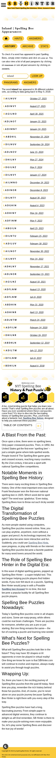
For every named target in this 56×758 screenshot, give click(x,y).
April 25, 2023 (36, 228)
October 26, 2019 (38, 335)
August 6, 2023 (37, 205)
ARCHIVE (28, 46)
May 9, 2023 (36, 221)
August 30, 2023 (38, 198)
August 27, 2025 (38, 106)
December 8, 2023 (39, 190)
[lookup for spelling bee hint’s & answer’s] (6, 38)
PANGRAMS (11, 82)
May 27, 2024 (36, 160)
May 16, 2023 (36, 213)
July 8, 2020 (35, 297)
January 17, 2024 (38, 175)
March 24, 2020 (37, 320)
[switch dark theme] (5, 746)
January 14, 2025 (38, 129)
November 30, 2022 (39, 251)
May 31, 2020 (36, 305)
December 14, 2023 (39, 183)
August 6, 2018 (37, 366)
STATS (44, 46)
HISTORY (10, 46)
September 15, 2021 (39, 274)
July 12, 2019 (36, 350)
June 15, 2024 (36, 152)
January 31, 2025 (38, 121)
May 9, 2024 (36, 167)
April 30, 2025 (36, 114)
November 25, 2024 (39, 137)
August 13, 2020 (38, 289)
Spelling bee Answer (13, 589)
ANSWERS (35, 38)
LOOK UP (37, 76)
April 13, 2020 (36, 312)
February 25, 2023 (38, 236)
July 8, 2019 (35, 358)
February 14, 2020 (38, 328)
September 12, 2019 (39, 343)
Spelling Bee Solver (33, 418)
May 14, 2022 (36, 259)
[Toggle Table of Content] (37, 425)
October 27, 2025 (38, 99)
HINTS (18, 38)
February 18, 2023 (38, 244)
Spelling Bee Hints (38, 542)
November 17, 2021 (39, 266)
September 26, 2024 (39, 144)
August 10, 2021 (38, 282)
